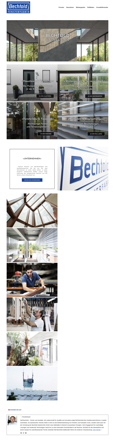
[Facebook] (21, 433)
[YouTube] (26, 433)
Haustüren (70, 7)
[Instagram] (23, 433)
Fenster (61, 7)
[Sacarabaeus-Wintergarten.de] (18, 7)
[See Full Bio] (101, 430)
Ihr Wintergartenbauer (59, 403)
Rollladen (90, 7)
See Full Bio (97, 430)
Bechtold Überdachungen (39, 403)
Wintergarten (80, 7)
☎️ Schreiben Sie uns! (14, 409)
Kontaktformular (102, 7)
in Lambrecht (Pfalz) (78, 403)
